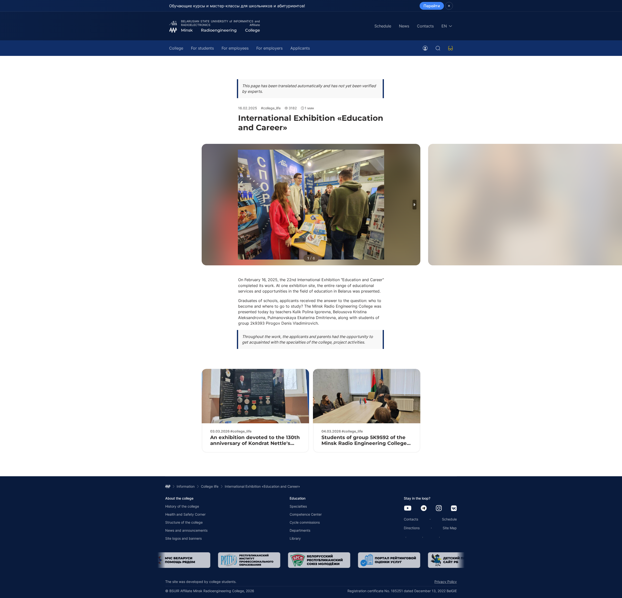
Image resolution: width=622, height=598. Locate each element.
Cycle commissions (305, 522)
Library (295, 538)
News (404, 26)
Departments (300, 530)
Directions (412, 528)
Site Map (450, 528)
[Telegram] (424, 508)
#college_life (271, 108)
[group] (196, 560)
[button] (414, 204)
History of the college (182, 506)
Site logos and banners (183, 538)
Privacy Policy (445, 582)
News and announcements (186, 530)
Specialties (298, 506)
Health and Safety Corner (185, 514)
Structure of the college (184, 522)
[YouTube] (408, 508)
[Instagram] (439, 508)
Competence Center (306, 514)
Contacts (425, 26)
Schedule (382, 26)
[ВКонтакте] (454, 508)
